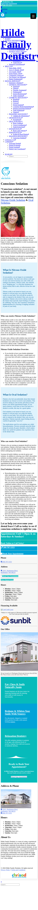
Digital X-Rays (18, 53)
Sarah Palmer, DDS (15, 73)
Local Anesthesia (18, 59)
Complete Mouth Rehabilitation (23, 107)
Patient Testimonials (15, 79)
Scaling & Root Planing (20, 134)
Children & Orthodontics (21, 116)
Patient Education (17, 51)
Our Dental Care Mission (17, 77)
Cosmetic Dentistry (18, 97)
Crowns (15, 103)
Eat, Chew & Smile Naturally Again (15, 685)
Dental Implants (18, 105)
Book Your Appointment (9, 3)
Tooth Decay (17, 62)
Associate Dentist (14, 143)
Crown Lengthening (19, 125)
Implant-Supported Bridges (21, 108)
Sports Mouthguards (19, 94)
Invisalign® (16, 119)
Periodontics (15, 132)
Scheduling (12, 42)
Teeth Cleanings (18, 96)
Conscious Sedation (19, 138)
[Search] (10, 884)
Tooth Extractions (18, 127)
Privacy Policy (5, 870)
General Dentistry (17, 84)
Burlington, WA (7, 2)
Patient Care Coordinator (17, 149)
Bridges (15, 101)
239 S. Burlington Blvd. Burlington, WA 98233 (9, 571)
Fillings (15, 88)
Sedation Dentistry (18, 136)
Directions (4, 9)
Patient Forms (13, 46)
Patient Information (14, 40)
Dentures (16, 86)
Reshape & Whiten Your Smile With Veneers (17, 712)
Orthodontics (15, 118)
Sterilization (17, 61)
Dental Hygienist (14, 145)
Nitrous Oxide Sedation (13, 200)
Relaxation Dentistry (15, 736)
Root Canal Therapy (19, 130)
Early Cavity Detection (20, 55)
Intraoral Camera (18, 57)
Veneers (15, 112)
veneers (12, 722)
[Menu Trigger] (33, 16)
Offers (11, 44)
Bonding (16, 99)
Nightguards (17, 92)
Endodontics (15, 129)
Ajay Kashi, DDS (14, 72)
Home (7, 39)
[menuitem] (21, 39)
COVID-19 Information (16, 50)
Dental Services (12, 81)
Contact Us (10, 140)
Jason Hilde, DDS (15, 68)
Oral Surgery (15, 121)
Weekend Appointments (16, 64)
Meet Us (8, 66)
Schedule (4, 13)
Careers (8, 141)
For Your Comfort (14, 48)
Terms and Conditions (18, 870)
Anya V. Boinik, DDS (16, 70)
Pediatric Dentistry (18, 114)
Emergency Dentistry (15, 83)
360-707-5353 (7, 5)
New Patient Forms (7, 580)
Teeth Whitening (18, 110)
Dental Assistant (14, 147)
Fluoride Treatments (19, 90)
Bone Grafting (17, 123)
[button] (2, 15)
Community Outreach (16, 75)
